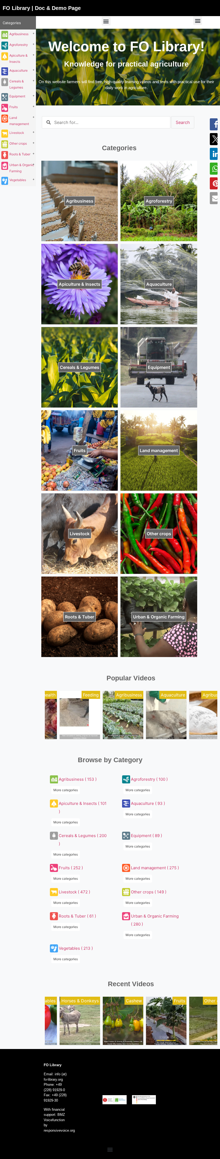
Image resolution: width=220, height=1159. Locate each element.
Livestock (16, 133)
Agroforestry (18, 45)
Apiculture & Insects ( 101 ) (83, 807)
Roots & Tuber (19, 154)
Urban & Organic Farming (21, 168)
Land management (19, 121)
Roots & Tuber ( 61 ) (77, 916)
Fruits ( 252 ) (71, 867)
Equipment (17, 96)
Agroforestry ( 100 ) (149, 779)
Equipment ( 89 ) (146, 835)
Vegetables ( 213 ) (76, 948)
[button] (106, 21)
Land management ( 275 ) (155, 867)
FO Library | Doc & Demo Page (42, 8)
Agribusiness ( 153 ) (78, 779)
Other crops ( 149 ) (148, 891)
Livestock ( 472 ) (74, 891)
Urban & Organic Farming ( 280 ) (155, 920)
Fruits (13, 107)
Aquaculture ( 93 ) (148, 803)
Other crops (18, 143)
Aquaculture (18, 70)
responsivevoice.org (59, 1130)
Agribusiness (18, 34)
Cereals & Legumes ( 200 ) (83, 839)
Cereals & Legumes (16, 84)
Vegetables (17, 180)
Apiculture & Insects (18, 58)
